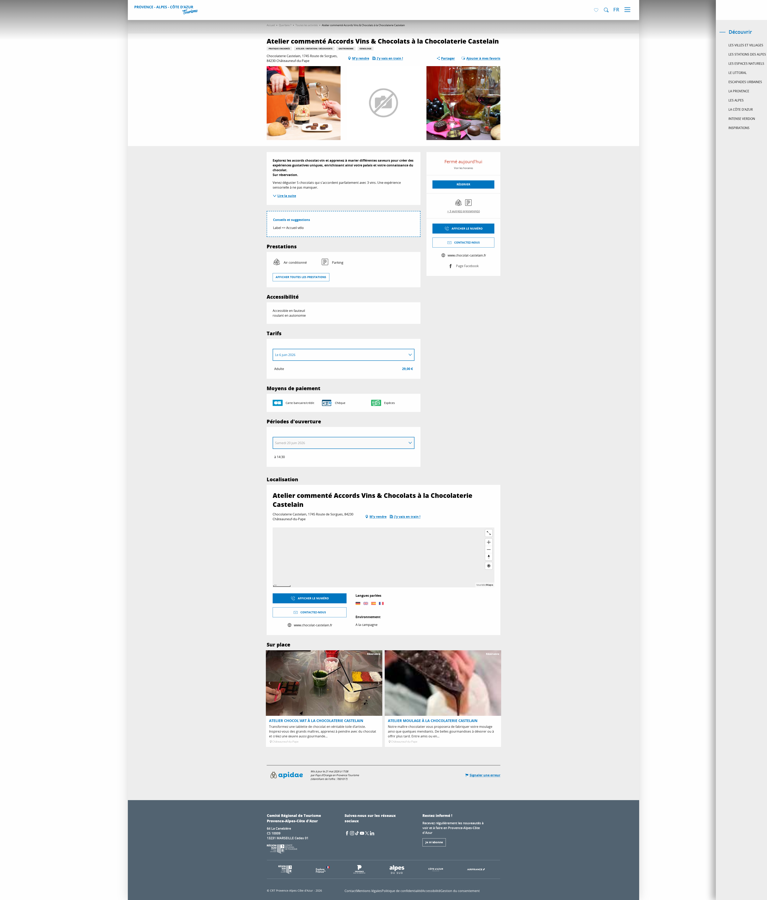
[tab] (339, 354)
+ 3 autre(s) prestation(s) (463, 211)
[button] (606, 10)
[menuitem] (166, 10)
